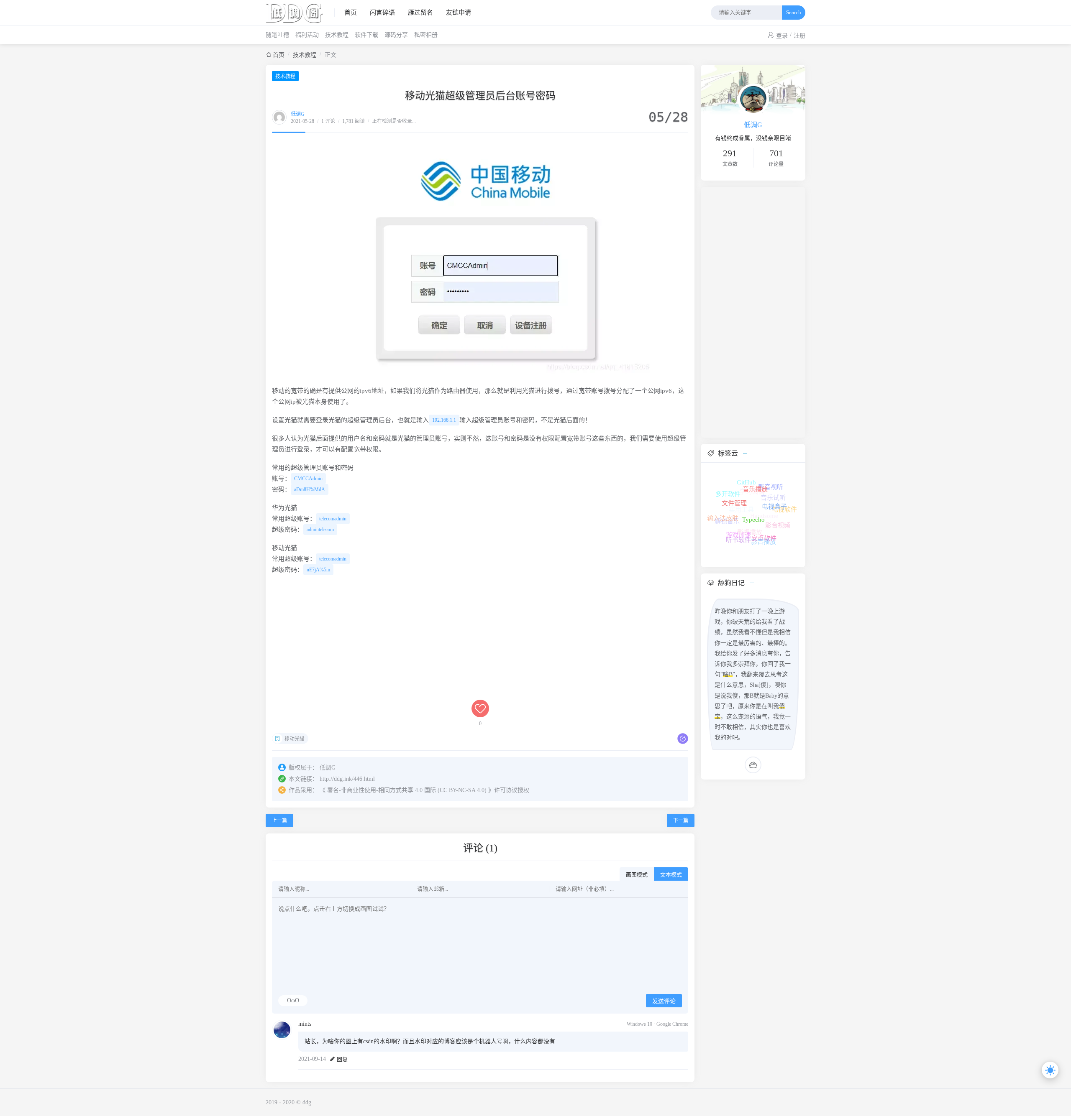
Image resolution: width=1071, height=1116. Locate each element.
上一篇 (279, 820)
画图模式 (637, 874)
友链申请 (458, 12)
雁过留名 (420, 12)
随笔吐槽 (277, 35)
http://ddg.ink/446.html (347, 779)
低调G (298, 114)
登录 (782, 36)
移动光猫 (294, 739)
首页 (350, 12)
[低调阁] (300, 12)
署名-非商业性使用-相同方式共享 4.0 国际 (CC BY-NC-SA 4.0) (407, 790)
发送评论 (664, 1001)
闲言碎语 (382, 12)
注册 (799, 36)
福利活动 (307, 35)
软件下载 (366, 35)
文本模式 (671, 874)
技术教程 (336, 35)
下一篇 (680, 820)
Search (793, 12)
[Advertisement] (480, 641)
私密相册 (426, 35)
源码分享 (396, 35)
